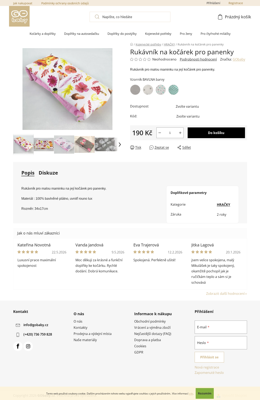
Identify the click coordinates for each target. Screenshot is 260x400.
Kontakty (80, 327)
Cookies (140, 346)
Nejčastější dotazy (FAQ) (152, 333)
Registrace (236, 3)
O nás (78, 321)
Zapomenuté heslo (209, 372)
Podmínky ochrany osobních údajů (65, 3)
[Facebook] (18, 346)
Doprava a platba (147, 340)
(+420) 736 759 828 (37, 334)
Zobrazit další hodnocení (225, 293)
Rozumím (204, 393)
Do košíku (216, 133)
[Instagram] (28, 346)
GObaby (239, 59)
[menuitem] (42, 33)
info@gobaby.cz (35, 325)
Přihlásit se (209, 357)
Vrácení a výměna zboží (152, 327)
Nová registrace (207, 367)
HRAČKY (223, 204)
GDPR (138, 352)
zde (191, 393)
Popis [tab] (28, 172)
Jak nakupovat (22, 3)
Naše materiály (85, 340)
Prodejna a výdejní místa (93, 333)
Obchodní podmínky (150, 321)
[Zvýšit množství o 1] (180, 133)
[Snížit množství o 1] (160, 133)
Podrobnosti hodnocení (198, 59)
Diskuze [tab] (48, 172)
